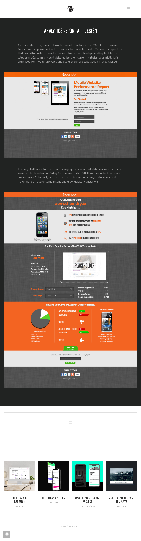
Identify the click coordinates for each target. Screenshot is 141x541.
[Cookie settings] (6, 534)
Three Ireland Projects (53, 498)
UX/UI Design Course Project (87, 500)
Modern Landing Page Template (121, 500)
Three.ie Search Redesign (19, 500)
